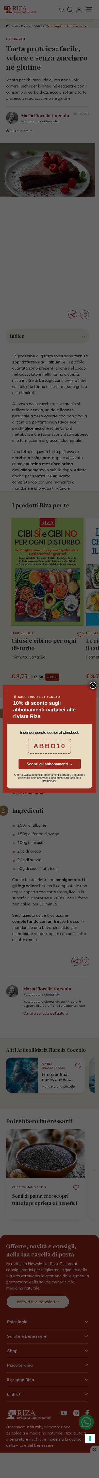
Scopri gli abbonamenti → (50, 764)
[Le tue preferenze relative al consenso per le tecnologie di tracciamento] (90, 1438)
